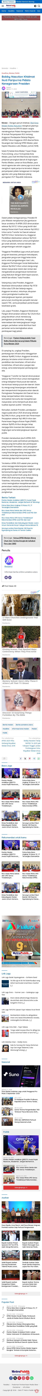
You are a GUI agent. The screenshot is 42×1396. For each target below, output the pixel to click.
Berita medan (8, 725)
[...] (11, 985)
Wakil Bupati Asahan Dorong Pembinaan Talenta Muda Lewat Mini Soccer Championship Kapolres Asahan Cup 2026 (10, 1264)
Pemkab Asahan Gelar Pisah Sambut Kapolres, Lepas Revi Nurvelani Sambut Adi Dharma (31, 1264)
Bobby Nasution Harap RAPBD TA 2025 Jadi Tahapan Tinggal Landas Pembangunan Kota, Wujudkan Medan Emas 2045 (31, 745)
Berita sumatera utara (24, 725)
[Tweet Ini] (25, 758)
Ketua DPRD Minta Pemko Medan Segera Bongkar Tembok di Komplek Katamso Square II (22, 1349)
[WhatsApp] (31, 1378)
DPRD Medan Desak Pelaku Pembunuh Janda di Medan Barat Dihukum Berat (21, 1317)
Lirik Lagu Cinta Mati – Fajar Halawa (15, 1027)
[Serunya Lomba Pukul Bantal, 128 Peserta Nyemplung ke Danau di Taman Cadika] (31, 816)
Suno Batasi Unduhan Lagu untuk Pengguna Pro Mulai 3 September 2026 (19, 1092)
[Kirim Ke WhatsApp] (38, 758)
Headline (5, 73)
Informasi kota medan (20, 729)
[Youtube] (27, 1378)
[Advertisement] (21, 42)
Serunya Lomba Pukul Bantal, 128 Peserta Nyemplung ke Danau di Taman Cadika (17, 529)
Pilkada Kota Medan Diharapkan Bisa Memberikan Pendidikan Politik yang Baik (22, 1325)
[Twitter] (15, 1378)
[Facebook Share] (20, 758)
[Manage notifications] (37, 1391)
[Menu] (3, 6)
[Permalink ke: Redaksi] (3, 88)
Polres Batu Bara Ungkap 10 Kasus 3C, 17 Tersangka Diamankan (17, 506)
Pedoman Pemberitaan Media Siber (25, 1385)
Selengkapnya (20, 1188)
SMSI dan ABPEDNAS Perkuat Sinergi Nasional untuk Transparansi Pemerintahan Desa (27, 1121)
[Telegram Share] (34, 758)
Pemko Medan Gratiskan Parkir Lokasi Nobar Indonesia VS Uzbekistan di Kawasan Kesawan (23, 1333)
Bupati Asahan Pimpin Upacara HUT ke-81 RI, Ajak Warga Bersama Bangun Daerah (10, 1245)
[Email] (6, 577)
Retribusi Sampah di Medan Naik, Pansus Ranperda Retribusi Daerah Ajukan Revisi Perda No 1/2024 (22, 1341)
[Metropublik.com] (10, 6)
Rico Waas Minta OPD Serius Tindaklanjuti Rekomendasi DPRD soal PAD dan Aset (17, 519)
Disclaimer (16, 1387)
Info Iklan (26, 1387)
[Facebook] (11, 1378)
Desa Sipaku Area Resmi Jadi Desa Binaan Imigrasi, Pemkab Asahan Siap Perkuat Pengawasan (21, 1226)
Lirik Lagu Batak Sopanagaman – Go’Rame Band (19, 977)
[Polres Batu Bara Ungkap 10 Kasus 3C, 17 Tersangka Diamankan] (31, 773)
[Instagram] (23, 1378)
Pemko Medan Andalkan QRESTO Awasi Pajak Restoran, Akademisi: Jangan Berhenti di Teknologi (21, 501)
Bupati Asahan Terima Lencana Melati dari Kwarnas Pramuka (30, 1284)
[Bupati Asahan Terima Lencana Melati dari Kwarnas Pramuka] (31, 1275)
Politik (17, 73)
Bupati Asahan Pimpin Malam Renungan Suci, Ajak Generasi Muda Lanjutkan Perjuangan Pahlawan (30, 1245)
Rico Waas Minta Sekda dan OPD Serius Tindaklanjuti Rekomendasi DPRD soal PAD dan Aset (19, 513)
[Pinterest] (19, 1378)
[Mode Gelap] (35, 6)
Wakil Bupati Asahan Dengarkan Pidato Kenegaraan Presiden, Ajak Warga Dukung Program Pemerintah (10, 1284)
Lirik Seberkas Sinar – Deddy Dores (14, 1042)
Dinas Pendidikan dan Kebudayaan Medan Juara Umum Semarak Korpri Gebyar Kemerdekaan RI (20, 524)
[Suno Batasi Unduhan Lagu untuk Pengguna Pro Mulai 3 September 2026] (21, 1076)
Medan (11, 73)
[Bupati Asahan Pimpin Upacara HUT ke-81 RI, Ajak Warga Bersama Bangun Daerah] (11, 1236)
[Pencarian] (39, 6)
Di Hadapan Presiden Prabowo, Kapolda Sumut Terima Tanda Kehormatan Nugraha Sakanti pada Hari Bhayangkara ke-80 (26, 1100)
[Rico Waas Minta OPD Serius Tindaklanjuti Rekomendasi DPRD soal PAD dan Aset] (31, 794)
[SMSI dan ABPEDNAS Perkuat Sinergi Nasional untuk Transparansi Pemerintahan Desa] (7, 1121)
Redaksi (8, 87)
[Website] (10, 577)
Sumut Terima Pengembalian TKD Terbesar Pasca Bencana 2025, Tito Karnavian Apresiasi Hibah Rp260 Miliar (27, 1111)
